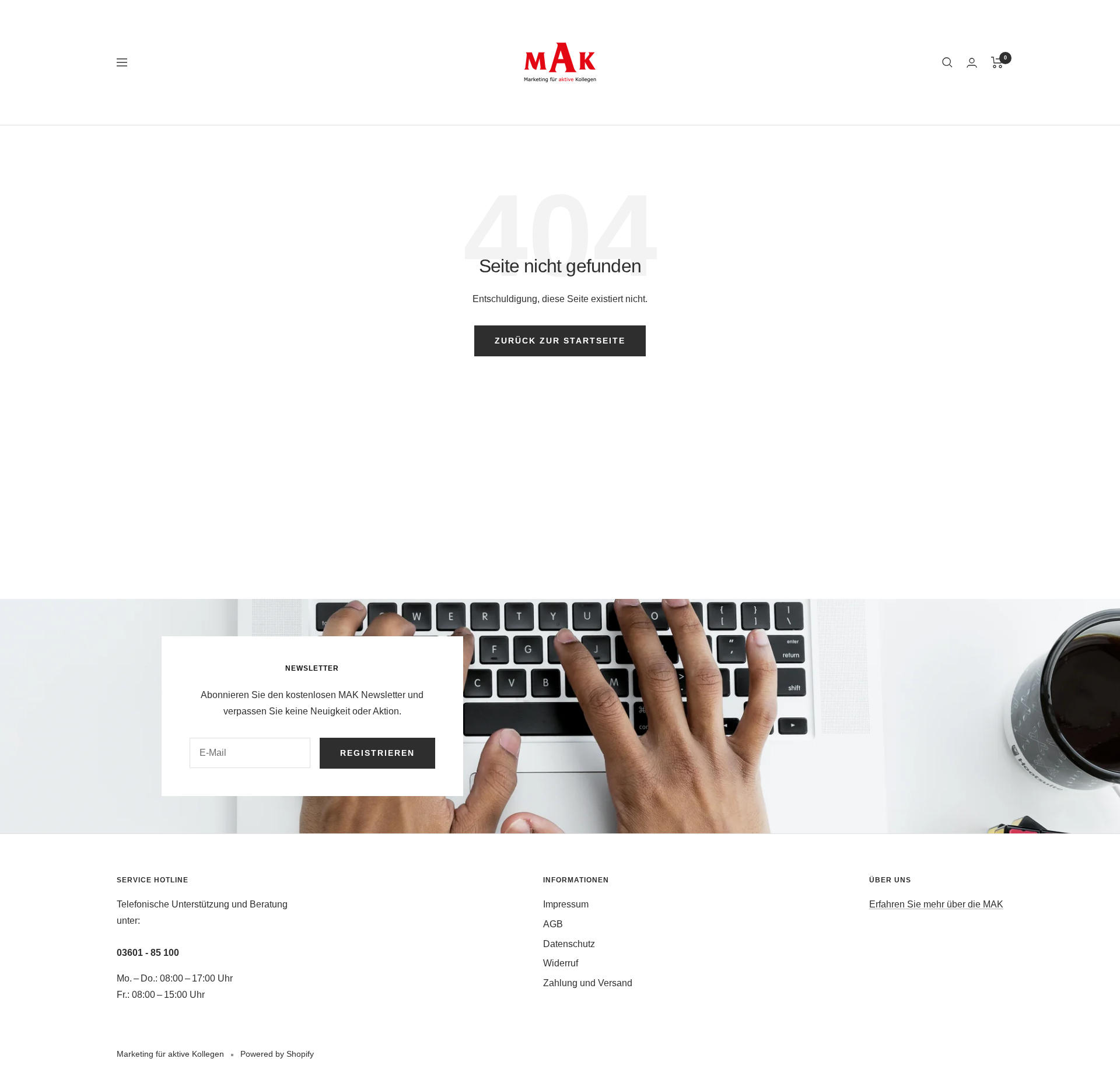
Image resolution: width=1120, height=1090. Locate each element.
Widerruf (560, 963)
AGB (553, 924)
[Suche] (947, 62)
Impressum (566, 904)
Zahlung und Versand (587, 983)
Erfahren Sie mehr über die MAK (936, 904)
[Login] (972, 63)
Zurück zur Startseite (560, 340)
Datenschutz (569, 944)
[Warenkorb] (997, 62)
